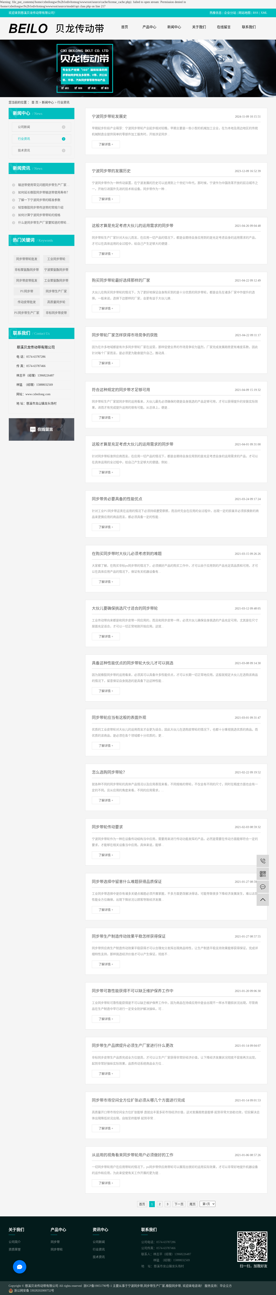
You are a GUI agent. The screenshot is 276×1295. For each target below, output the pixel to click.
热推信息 (216, 12)
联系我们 (249, 27)
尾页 (193, 1204)
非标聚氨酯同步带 (27, 269)
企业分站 (230, 12)
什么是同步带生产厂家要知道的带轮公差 (44, 222)
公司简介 (15, 1242)
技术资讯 (24, 150)
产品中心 (149, 27)
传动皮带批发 (27, 302)
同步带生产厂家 (56, 291)
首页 (124, 27)
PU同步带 (26, 291)
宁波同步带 (135, 1285)
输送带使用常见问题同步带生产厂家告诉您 (44, 185)
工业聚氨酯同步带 (56, 280)
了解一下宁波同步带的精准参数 (38, 200)
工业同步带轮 (56, 259)
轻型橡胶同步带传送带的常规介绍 (40, 207)
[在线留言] (263, 887)
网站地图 (244, 12)
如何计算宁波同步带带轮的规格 (38, 215)
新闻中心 (174, 27)
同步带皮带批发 (26, 280)
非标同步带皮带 (56, 312)
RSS (255, 12)
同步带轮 (57, 1249)
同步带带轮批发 (26, 259)
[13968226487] (263, 861)
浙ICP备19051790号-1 (97, 1285)
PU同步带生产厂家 (26, 312)
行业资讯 (63, 102)
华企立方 (226, 1285)
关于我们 (199, 27)
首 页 (34, 102)
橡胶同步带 (173, 1285)
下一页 (178, 1204)
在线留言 (224, 27)
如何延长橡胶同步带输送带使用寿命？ (43, 192)
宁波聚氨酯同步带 (56, 269)
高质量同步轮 (56, 302)
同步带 (55, 1242)
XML (264, 12)
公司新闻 (24, 127)
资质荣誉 (15, 1249)
